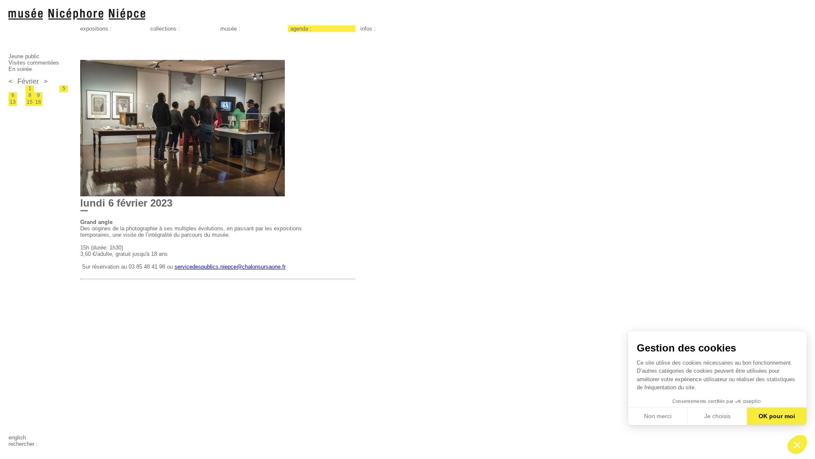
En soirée (20, 69)
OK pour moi (777, 416)
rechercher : (23, 444)
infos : (368, 29)
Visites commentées (33, 63)
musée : (230, 29)
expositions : (96, 29)
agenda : (301, 29)
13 (13, 102)
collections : (165, 29)
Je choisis (717, 416)
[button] (797, 444)
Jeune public (23, 56)
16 (38, 102)
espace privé (24, 450)
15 (30, 102)
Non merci (658, 416)
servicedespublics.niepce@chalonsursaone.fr (230, 267)
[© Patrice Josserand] (182, 194)
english (17, 437)
